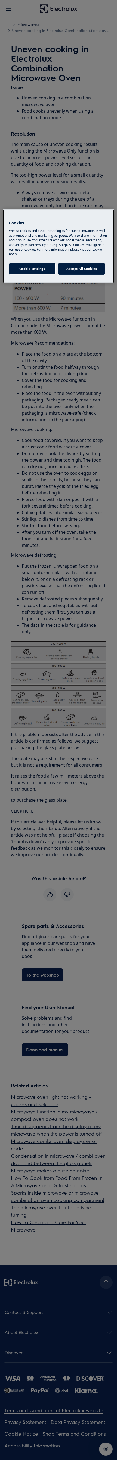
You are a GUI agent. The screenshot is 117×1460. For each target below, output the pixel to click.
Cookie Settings (32, 269)
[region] (58, 246)
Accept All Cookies (81, 269)
